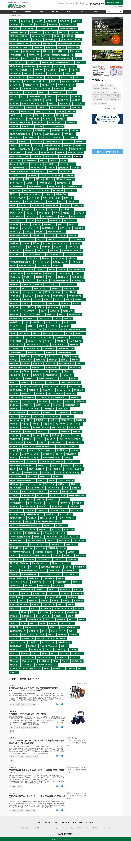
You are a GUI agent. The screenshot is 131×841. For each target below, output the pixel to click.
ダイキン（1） (74, 657)
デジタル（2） (14, 363)
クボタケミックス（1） (75, 442)
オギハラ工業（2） (28, 307)
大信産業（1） (42, 510)
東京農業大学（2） (52, 367)
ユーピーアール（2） (35, 330)
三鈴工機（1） (14, 386)
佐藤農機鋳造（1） (67, 420)
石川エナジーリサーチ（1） (61, 563)
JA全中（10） (70, 73)
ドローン (96, 92)
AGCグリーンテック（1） (18, 544)
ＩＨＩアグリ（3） (43, 265)
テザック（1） (40, 548)
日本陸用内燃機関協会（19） (19, 43)
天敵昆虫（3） (29, 250)
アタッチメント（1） (52, 416)
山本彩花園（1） (44, 661)
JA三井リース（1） (79, 540)
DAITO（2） (14, 356)
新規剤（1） (56, 601)
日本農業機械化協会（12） (64, 62)
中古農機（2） (14, 292)
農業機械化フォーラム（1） (19, 650)
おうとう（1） (27, 634)
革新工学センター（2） (76, 269)
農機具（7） (71, 111)
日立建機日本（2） (16, 296)
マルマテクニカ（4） (37, 168)
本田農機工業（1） (46, 461)
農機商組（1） (75, 397)
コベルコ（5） (68, 141)
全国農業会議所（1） (72, 405)
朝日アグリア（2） (16, 337)
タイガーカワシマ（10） (18, 77)
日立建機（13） (15, 58)
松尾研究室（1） (71, 544)
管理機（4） (29, 179)
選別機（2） (32, 326)
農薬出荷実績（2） (75, 314)
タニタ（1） (57, 555)
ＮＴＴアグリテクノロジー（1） (46, 665)
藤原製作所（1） (48, 412)
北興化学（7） (43, 107)
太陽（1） (68, 567)
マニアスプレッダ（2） (68, 284)
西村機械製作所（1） (71, 570)
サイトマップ (106, 828)
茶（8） (69, 89)
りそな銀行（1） (59, 616)
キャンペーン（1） (39, 593)
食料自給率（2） (38, 356)
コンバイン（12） (30, 66)
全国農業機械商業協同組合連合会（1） (48, 522)
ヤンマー (115, 92)
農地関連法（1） (27, 616)
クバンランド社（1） (29, 401)
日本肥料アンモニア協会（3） (72, 250)
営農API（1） (14, 608)
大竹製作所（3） (79, 228)
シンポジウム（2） (39, 303)
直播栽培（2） (55, 311)
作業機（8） (51, 96)
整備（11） (64, 70)
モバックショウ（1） (64, 390)
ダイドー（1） (56, 529)
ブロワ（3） (62, 235)
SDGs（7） (60, 111)
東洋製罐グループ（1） (59, 506)
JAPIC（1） (64, 378)
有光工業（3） (73, 201)
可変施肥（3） (77, 205)
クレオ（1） (14, 555)
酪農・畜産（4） (58, 190)
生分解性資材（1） (61, 397)
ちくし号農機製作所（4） (72, 186)
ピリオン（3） (53, 209)
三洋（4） (39, 179)
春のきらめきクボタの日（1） (19, 604)
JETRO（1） (36, 424)
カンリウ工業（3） (16, 232)
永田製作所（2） (77, 277)
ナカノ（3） (26, 243)
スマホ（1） (67, 601)
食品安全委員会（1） (44, 559)
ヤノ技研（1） (14, 495)
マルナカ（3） (80, 213)
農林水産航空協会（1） (17, 540)
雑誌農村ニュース (39, 828)
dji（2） (64, 367)
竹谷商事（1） (37, 582)
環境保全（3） (57, 265)
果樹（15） (47, 51)
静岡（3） (25, 224)
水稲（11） (74, 70)
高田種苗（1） (73, 552)
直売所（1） (56, 435)
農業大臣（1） (60, 597)
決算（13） (77, 58)
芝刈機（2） (26, 299)
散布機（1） (54, 420)
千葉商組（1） (77, 412)
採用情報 (79, 828)
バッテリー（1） (38, 382)
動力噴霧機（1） (62, 450)
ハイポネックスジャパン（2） (32, 292)
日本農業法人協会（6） (56, 122)
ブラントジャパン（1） (45, 397)
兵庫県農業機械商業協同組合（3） (21, 262)
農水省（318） (26, 21)
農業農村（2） (37, 363)
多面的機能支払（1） (52, 375)
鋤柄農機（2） (14, 284)
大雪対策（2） (41, 269)
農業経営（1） (37, 375)
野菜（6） (38, 115)
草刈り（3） (62, 224)
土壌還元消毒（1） (16, 627)
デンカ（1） (43, 442)
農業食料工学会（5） (78, 149)
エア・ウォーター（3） (17, 258)
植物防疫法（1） (44, 586)
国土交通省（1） (46, 608)
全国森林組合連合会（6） (53, 134)
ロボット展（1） (15, 597)
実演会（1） (36, 604)
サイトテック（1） (16, 533)
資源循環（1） (41, 589)
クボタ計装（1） (51, 514)
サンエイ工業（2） (64, 273)
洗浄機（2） (38, 284)
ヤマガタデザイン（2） (66, 363)
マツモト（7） (76, 100)
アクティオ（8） (63, 96)
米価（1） (51, 634)
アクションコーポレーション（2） (37, 345)
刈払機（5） (14, 145)
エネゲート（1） (51, 503)
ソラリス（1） (48, 533)
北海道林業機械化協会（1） (52, 458)
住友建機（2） (14, 307)
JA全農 (117, 96)
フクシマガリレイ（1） (17, 476)
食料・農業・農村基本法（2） (19, 367)
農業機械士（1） (43, 465)
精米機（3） (52, 201)
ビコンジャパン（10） (55, 73)
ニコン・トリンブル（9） (42, 89)
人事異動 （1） (27, 405)
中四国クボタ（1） (48, 390)
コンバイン (26, 704)
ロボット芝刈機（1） (55, 469)
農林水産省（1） (72, 612)
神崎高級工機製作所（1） (18, 578)
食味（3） (13, 205)
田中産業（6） (14, 126)
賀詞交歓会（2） (68, 311)
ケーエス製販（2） (45, 318)
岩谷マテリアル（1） (69, 491)
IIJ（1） (66, 488)
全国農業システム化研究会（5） (20, 149)
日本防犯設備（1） (57, 544)
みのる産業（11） (15, 73)
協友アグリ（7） (65, 104)
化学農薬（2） (41, 360)
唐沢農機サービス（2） (65, 348)
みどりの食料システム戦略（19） (20, 47)
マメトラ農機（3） (16, 254)
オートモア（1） (58, 586)
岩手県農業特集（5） (30, 160)
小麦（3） (13, 265)
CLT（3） (57, 213)
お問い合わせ (70, 3)
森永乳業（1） (43, 401)
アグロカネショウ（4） (17, 175)
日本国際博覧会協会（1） (34, 514)
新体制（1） (77, 439)
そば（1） (25, 424)
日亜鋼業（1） (14, 506)
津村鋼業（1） (65, 431)
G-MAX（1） (71, 668)
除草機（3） (73, 224)
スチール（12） (71, 66)
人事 (113, 89)
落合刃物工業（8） (16, 92)
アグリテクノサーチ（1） (36, 540)
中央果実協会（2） (49, 348)
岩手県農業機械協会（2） (66, 352)
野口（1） (72, 619)
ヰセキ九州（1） (67, 375)
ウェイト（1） (39, 597)
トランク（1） (80, 555)
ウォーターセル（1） (16, 420)
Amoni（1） (34, 567)
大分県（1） (74, 634)
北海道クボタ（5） (51, 156)
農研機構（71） (65, 21)
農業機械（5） (24, 141)
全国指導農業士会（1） (17, 646)
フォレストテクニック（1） (49, 646)
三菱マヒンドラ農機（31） (68, 28)
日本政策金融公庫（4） (46, 183)
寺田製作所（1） (27, 393)
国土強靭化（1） (36, 650)
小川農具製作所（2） (61, 337)
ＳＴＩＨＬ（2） (30, 281)
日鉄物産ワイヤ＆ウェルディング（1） (33, 570)
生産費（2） (26, 303)
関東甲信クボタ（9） (32, 85)
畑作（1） (78, 465)
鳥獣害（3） (14, 239)
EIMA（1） (48, 650)
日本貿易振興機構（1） (62, 582)
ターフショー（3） (32, 217)
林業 (68, 11)
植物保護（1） (33, 601)
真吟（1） (47, 668)
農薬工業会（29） (36, 32)
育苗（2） (51, 277)
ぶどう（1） (54, 431)
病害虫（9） (55, 81)
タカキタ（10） (40, 73)
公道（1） (25, 608)
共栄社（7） (53, 104)
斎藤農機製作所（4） (64, 183)
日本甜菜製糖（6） (34, 119)
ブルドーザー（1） (63, 412)
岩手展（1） (26, 371)
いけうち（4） (71, 190)
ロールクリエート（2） (17, 326)
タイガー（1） (14, 454)
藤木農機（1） (14, 405)
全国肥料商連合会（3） (49, 228)
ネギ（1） (74, 378)
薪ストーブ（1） (50, 484)
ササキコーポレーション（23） (20, 40)
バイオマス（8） (30, 92)
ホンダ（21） (37, 40)
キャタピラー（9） (16, 85)
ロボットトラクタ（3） (17, 220)
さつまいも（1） (77, 653)
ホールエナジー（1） (72, 537)
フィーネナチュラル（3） (73, 254)
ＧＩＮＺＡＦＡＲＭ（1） (45, 657)
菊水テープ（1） (61, 525)
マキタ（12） (58, 66)
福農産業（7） (30, 107)
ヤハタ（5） (37, 145)
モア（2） (69, 333)
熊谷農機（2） (14, 299)
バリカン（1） (31, 442)
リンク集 (61, 828)
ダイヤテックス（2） (16, 345)
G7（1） (50, 597)
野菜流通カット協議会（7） (60, 107)
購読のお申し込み (25, 828)
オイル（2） (59, 299)
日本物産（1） (72, 559)
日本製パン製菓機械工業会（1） (20, 537)
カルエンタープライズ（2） (54, 330)
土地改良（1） (48, 424)
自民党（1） (68, 371)
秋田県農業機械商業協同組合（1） (21, 552)
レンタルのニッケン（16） (31, 51)
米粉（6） (68, 115)
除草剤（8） (72, 92)
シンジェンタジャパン (16, 810)
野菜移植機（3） (49, 224)
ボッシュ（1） (37, 416)
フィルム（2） (27, 314)
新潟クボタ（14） (75, 51)
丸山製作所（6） (48, 119)
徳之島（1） (14, 593)
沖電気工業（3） (33, 258)
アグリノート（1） (49, 604)
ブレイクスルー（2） (35, 341)
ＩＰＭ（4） (51, 168)
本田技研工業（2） (75, 296)
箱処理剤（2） (80, 299)
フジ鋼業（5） (37, 156)
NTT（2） (36, 333)
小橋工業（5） (25, 145)
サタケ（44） (53, 24)
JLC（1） (13, 450)
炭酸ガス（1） (14, 661)
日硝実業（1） (14, 574)
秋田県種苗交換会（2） (17, 330)
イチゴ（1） (40, 439)
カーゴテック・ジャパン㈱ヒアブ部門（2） (24, 311)
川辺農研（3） (28, 209)
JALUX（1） (51, 540)
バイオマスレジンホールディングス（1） (23, 529)
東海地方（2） (51, 314)
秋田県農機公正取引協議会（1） (45, 552)
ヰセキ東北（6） (27, 126)
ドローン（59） (15, 24)
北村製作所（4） (65, 171)
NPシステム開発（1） (29, 506)
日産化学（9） (27, 89)
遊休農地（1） (72, 597)
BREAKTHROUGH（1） (77, 495)
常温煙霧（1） (62, 634)
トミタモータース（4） (67, 164)
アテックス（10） (66, 77)
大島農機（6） (61, 119)
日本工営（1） (14, 393)
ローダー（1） (74, 506)
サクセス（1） (65, 593)
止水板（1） (14, 499)
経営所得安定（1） (16, 586)
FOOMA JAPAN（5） (17, 152)
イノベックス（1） (40, 491)
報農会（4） (49, 179)
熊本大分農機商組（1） (29, 574)
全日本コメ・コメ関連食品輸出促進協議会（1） (25, 525)
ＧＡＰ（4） (76, 168)
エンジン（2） (43, 281)
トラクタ (27, 727)
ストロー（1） (53, 593)
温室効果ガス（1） (28, 638)
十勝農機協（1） (30, 378)
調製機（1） (14, 382)
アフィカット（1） (40, 627)
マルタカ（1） (40, 499)
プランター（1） (31, 461)
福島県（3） (73, 235)
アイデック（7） (79, 104)
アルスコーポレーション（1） (70, 382)
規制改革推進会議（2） (34, 273)
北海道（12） (80, 62)
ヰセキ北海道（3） (67, 209)
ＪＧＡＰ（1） (57, 405)
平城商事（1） (80, 401)
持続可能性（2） (37, 367)
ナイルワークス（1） (59, 427)
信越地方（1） (42, 431)
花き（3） (31, 220)
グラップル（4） (26, 194)
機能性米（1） (48, 525)
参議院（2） (65, 360)
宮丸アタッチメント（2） (53, 292)
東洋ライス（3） (33, 247)
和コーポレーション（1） (40, 563)
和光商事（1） (78, 503)
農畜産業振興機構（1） (17, 518)
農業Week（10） (15, 81)
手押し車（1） (14, 665)
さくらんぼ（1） (39, 634)
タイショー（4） (36, 164)
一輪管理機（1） (58, 668)
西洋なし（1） (49, 619)
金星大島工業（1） (16, 559)
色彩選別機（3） (55, 220)
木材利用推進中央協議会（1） (19, 563)
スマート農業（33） (28, 28)
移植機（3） (64, 217)
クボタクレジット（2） (41, 288)
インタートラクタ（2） (53, 322)
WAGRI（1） (25, 653)
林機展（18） (50, 47)
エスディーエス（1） (67, 623)
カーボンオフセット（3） (30, 228)
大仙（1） (62, 552)
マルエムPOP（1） (16, 522)
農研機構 (105, 89)
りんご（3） (47, 243)
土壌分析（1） (73, 427)
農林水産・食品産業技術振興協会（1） (22, 480)
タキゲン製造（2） (75, 341)
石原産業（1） (48, 454)
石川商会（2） (29, 296)
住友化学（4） (32, 175)
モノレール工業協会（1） (18, 412)
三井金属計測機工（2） (17, 352)
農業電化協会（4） (16, 179)
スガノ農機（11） (52, 70)
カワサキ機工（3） (45, 213)
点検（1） (43, 623)
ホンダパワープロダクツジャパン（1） (41, 450)
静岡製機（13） (43, 58)
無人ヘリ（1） (56, 371)
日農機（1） (28, 446)
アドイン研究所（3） (77, 239)
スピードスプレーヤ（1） (71, 435)
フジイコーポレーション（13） (61, 58)
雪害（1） (46, 435)
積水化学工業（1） (28, 495)
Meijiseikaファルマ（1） (41, 427)
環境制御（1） (38, 537)
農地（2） (75, 360)
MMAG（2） (14, 360)
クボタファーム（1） (43, 405)
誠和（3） (28, 254)
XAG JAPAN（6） (31, 137)
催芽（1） (81, 668)
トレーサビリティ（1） (43, 616)
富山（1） (13, 601)
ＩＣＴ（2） (37, 299)
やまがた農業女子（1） (17, 488)
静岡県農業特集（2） (70, 356)
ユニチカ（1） (29, 510)
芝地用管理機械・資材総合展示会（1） (22, 465)
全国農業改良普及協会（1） (48, 378)
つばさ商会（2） (24, 333)
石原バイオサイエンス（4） (65, 179)
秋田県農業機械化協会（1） (57, 548)
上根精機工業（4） (55, 186)
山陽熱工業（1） (34, 578)
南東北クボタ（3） (70, 220)
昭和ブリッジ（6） (16, 137)
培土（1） (65, 661)
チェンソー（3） (37, 205)
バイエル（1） (14, 435)
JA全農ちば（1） (15, 473)
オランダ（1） (44, 612)
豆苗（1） (64, 646)
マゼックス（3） (59, 247)
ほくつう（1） (42, 495)
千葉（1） (56, 661)
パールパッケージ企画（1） (74, 469)
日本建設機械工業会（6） (60, 130)
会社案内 (61, 3)
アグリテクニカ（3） (16, 217)
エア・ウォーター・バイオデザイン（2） (38, 337)
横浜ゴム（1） (32, 476)
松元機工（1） (45, 476)
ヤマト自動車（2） (16, 348)
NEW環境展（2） (15, 322)
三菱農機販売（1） (49, 409)
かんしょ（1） (64, 653)
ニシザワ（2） (53, 326)
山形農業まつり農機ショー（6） (20, 122)
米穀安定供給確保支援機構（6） (20, 134)
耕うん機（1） (30, 431)
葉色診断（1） (67, 465)
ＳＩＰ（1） (65, 499)
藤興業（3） (46, 258)
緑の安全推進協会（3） (49, 217)
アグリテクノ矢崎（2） (59, 345)
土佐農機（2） (65, 303)
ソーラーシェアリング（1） (31, 409)
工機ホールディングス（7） (45, 111)
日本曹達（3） (36, 224)
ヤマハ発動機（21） (51, 40)
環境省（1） (29, 522)
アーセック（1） (59, 559)
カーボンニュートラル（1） (63, 608)
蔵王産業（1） (68, 555)
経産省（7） (14, 111)
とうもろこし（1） (72, 461)
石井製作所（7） (63, 100)
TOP (10, 15)
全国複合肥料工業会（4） (37, 186)
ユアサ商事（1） (65, 503)
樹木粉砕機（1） (29, 397)
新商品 (18, 704)
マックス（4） (48, 194)
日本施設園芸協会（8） (36, 96)
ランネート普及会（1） (65, 480)
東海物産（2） (25, 356)
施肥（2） (62, 314)
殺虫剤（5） (61, 152)
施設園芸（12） (47, 62)
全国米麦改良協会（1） (57, 442)
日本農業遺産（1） (64, 642)
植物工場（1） (14, 401)
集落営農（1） (57, 476)
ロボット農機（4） (51, 164)
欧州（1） (72, 631)
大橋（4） (64, 160)
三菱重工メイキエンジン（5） (19, 156)
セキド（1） (14, 623)
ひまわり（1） (14, 634)
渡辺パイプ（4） (61, 194)
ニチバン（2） (76, 337)
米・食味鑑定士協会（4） (18, 186)
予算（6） (39, 126)
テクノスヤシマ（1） (54, 488)
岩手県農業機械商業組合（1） (44, 446)
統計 (82, 11)
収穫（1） (71, 616)
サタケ (96, 96)
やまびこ (105, 92)
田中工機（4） (68, 175)
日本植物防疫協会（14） (18, 55)
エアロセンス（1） (28, 657)
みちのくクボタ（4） (16, 183)
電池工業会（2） (63, 277)
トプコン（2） (78, 273)
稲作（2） (52, 269)
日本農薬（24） (69, 36)
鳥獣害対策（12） (15, 66)
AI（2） (26, 322)
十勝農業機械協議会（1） (18, 390)
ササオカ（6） (27, 115)
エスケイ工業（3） (16, 250)
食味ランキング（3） (16, 213)
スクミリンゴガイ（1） (17, 619)
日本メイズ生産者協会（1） (70, 627)
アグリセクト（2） (51, 284)
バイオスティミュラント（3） (58, 239)
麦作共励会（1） (79, 390)
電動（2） (80, 363)
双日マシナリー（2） (54, 356)
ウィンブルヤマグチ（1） (36, 488)
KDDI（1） (48, 582)
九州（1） (36, 435)
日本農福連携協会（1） (32, 533)
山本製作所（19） (49, 43)
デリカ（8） (14, 96)
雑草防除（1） (40, 393)
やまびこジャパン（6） (17, 119)
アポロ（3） (29, 232)
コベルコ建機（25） (76, 32)
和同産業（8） (58, 89)
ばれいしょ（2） (53, 307)
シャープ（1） (14, 657)
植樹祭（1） (54, 627)
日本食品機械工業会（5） (52, 145)
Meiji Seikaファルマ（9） (66, 85)
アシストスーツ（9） (48, 85)
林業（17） (61, 47)
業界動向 (28, 11)
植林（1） (33, 612)
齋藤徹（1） (53, 623)
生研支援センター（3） (26, 265)
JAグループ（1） (65, 439)
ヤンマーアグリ (106, 96)
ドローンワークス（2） (32, 348)
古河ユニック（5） (40, 149)
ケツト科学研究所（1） (55, 393)
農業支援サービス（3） (60, 262)
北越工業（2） (50, 352)
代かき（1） (14, 570)
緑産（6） (59, 115)
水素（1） (45, 653)
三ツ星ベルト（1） (55, 570)
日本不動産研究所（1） (17, 503)
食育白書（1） (14, 484)
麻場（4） (37, 194)
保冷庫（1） (68, 458)
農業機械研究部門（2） (35, 352)
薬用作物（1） (29, 559)
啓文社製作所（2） (30, 318)
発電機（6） (75, 130)
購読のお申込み (116, 2)
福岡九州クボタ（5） (47, 152)
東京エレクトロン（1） (47, 518)
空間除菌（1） (34, 642)
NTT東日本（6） (69, 134)
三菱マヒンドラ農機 (100, 103)
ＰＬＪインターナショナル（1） (50, 574)
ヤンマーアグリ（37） (68, 24)
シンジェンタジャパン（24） (41, 36)
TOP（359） (14, 21)
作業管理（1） (34, 631)
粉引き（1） (53, 589)
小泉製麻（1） (54, 491)
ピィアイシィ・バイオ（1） (59, 510)
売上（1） (24, 623)
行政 (14, 11)
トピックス (95, 11)
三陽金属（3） (24, 205)
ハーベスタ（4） (15, 190)
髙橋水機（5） (80, 141)
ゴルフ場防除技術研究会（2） (75, 330)
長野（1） (29, 420)
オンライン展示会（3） (54, 254)
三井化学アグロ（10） (36, 77)
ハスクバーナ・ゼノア (16, 757)
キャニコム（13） (29, 58)
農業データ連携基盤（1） (37, 469)
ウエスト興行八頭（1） (35, 503)
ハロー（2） (48, 299)
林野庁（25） (14, 36)
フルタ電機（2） (37, 322)
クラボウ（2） (14, 288)
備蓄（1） (35, 653)
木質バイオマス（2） (71, 288)
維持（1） (24, 612)
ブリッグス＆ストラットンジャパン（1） (68, 424)
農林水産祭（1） (60, 638)
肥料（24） (57, 36)
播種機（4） (54, 160)
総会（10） (79, 77)
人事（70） (77, 21)
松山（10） (28, 73)
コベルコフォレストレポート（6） (51, 137)
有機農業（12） (26, 70)
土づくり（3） (40, 201)
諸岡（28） (63, 32)
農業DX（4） (68, 198)
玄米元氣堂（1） (71, 454)
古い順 (85, 683)
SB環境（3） (72, 258)
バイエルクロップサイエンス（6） (21, 130)
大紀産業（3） (14, 224)
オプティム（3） (65, 228)
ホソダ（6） (49, 115)
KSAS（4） (29, 201)
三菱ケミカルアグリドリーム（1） (55, 386)
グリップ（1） (78, 601)
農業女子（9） (43, 81)
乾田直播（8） (76, 96)
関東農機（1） (80, 420)
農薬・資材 (65, 822)
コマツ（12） (14, 70)
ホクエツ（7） (14, 104)
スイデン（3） (40, 209)
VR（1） (54, 653)
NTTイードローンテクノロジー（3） (21, 269)
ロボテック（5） (15, 160)
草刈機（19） (36, 43)
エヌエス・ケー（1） (71, 574)
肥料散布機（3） (37, 235)
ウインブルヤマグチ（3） (56, 232)
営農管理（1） (28, 439)
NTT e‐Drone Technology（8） (21, 100)
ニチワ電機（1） (67, 416)
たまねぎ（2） (65, 326)
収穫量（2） (41, 307)
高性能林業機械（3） (52, 205)
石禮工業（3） (42, 250)
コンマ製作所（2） (78, 281)
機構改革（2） (14, 314)
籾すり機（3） (40, 232)
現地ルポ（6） (71, 122)
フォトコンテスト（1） (58, 631)
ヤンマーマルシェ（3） (42, 262)
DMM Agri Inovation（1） (18, 567)
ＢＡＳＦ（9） (14, 89)
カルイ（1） (14, 416)
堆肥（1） (82, 619)
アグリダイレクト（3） (17, 247)
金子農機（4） (31, 183)
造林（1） (52, 480)
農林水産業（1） (75, 367)
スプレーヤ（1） (34, 412)
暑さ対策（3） (42, 220)
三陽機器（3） (14, 228)
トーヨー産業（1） (27, 499)
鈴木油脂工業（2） (43, 296)
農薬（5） (43, 160)
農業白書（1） (25, 416)
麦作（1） (27, 375)
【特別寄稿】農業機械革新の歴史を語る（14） (58, 55)
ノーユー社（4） (34, 198)
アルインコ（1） (15, 397)
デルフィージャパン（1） (18, 642)
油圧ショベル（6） (40, 122)
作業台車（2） (53, 303)
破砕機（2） (68, 318)
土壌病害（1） (14, 424)
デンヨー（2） (49, 341)
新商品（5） (78, 156)
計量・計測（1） (15, 375)
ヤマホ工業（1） (56, 401)
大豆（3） (62, 201)
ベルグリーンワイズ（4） (18, 198)
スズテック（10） (52, 77)
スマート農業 (98, 99)
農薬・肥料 (55, 11)
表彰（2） (76, 303)
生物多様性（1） (77, 661)
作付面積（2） (39, 314)
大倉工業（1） (32, 518)
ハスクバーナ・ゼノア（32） (47, 28)
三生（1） (73, 650)
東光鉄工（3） (39, 254)
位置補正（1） (25, 593)
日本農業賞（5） (80, 145)
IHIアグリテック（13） (17, 62)
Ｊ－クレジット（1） (48, 642)
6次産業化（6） (15, 115)
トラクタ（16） (15, 51)
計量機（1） (76, 488)
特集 (41, 11)
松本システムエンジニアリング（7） (34, 104)
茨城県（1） (14, 653)
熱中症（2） (47, 333)
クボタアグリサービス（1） (31, 454)
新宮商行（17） (73, 47)
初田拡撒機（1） (80, 567)
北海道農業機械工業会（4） (19, 168)
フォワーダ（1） (63, 409)
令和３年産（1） (30, 586)
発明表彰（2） (80, 333)
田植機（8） (43, 92)
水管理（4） (28, 190)
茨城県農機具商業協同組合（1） (51, 567)
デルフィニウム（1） (29, 661)
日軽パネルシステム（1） (54, 537)
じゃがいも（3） (15, 209)
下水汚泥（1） (32, 646)
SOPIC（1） (29, 548)
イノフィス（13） (33, 62)
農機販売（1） (63, 484)
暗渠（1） (13, 469)
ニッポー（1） (53, 499)
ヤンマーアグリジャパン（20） (71, 40)
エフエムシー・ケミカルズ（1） (67, 446)
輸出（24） (25, 36)
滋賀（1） (22, 601)
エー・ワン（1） (76, 510)
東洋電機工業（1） (16, 548)
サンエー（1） (14, 491)
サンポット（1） (52, 382)
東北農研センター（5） (75, 152)
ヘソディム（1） (27, 665)
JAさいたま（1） (75, 386)
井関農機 (35, 727)
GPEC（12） (39, 70)
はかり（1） (59, 454)
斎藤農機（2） (40, 277)
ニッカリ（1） (27, 386)
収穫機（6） (38, 134)
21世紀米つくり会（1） (40, 371)
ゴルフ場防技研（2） (16, 273)
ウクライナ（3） (76, 262)
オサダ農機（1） (15, 446)
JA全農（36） (14, 28)
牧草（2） (65, 307)
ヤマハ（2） (62, 269)
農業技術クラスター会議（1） (30, 458)
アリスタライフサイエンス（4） (50, 175)
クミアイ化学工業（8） (57, 92)
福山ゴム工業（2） (27, 360)
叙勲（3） (36, 243)
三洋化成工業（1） (49, 578)
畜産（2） (44, 311)
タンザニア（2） (50, 363)
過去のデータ (51, 828)
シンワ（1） (26, 435)
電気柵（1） (75, 484)
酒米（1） (45, 631)
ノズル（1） (69, 401)
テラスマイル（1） (61, 650)
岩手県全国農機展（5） (53, 141)
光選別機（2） (14, 303)
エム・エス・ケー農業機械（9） (72, 81)
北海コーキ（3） (73, 247)
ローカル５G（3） (59, 258)
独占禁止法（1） (65, 589)
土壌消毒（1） (14, 409)
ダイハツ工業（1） (66, 514)
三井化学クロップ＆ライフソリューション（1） (25, 668)
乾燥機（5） (68, 145)
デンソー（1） (44, 506)
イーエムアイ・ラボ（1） (58, 495)
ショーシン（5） (37, 141)
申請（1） (34, 608)
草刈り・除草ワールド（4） (52, 198)
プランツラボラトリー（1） (39, 544)
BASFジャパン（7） (16, 107)
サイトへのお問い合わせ (92, 828)
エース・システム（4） (42, 190)
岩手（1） (37, 386)
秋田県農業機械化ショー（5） (58, 149)
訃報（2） (13, 333)
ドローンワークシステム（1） (19, 582)
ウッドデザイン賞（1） (45, 638)
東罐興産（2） (27, 284)
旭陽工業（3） (54, 250)
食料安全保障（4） (16, 201)
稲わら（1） (79, 608)
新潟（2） (42, 326)
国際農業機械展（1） (16, 461)
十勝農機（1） (25, 382)
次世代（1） (78, 589)
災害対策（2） (61, 341)
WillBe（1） (14, 672)
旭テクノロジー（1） (16, 514)
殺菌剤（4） (53, 171)
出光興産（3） (14, 243)
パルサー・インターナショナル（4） (21, 171)
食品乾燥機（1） (15, 439)
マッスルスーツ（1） (35, 619)
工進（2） (57, 318)
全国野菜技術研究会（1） (18, 631)
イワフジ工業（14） (60, 51)
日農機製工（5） (32, 152)
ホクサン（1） (51, 439)
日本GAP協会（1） (16, 431)
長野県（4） (14, 194)
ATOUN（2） (26, 288)
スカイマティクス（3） (61, 243)
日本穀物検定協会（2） (17, 341)
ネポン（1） (56, 465)
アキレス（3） (50, 235)
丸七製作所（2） (50, 273)
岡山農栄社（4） (63, 168)
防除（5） (13, 141)
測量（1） (33, 623)
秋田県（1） (14, 458)
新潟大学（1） (61, 619)
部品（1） (22, 450)
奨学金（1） (45, 601)
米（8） (23, 96)
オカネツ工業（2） (70, 292)
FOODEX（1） (71, 393)
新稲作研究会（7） (27, 111)
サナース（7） (76, 107)
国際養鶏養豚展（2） (59, 296)
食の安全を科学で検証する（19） (69, 43)
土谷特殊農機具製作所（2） (60, 281)
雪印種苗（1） (34, 390)
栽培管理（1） (14, 616)
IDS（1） (61, 578)
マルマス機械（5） (71, 137)
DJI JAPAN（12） (45, 66)
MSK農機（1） (62, 657)
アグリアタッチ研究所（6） (54, 126)
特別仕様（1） (77, 593)
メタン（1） (14, 612)
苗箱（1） (61, 604)
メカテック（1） (26, 555)
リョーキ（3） (31, 213)
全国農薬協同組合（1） (31, 473)
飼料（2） (69, 299)
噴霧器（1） (26, 427)
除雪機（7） (38, 100)
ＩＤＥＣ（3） (76, 243)
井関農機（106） (51, 21)
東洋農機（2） (28, 277)
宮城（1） (71, 604)
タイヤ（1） (59, 461)
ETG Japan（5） (65, 156)
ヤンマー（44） (41, 24)
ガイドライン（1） (58, 612)
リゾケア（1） (14, 638)
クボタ (12, 704)
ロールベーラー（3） (27, 239)
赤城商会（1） (44, 529)
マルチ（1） (42, 480)
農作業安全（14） (34, 55)
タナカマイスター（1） (42, 555)
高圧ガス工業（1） (16, 510)
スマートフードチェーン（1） (32, 484)
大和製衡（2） (56, 288)
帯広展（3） (66, 205)
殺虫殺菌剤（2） (15, 318)
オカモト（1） (68, 529)
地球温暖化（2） (15, 277)
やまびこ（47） (28, 24)
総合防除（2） (53, 360)
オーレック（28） (50, 32)
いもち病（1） (14, 371)
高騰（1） (28, 627)
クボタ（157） (38, 21)
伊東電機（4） (41, 171)
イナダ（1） (75, 450)
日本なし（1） (27, 491)
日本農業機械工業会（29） (18, 32)
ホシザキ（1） (14, 427)
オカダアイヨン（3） (77, 217)
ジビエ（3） (41, 239)
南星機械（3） (68, 213)
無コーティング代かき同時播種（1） (21, 589)
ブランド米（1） (47, 473)
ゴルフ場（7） (50, 100)
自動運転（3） (46, 247)
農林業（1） (77, 582)
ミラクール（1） (60, 533)
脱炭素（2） (26, 363)
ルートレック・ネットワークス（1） (68, 473)
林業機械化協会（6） (42, 130)
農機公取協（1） (41, 420)
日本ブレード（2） (16, 281)
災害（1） (22, 469)
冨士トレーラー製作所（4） (19, 164)
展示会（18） (38, 47)
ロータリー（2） (69, 322)
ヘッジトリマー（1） (16, 442)
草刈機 (34, 757)
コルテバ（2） (58, 333)
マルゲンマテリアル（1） (66, 518)
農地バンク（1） (64, 540)
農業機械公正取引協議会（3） (19, 235)
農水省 (102, 85)
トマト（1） (28, 597)
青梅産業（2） (74, 345)
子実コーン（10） (30, 81)
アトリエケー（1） (16, 378)
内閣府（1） (77, 431)
